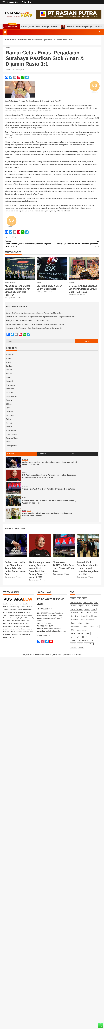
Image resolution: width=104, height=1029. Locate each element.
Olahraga (9, 404)
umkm (80, 644)
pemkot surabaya (77, 633)
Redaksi (9, 427)
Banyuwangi (88, 602)
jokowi (83, 616)
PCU (72, 630)
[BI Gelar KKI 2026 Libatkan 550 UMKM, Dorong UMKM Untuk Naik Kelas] (84, 268)
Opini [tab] (72, 454)
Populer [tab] (43, 454)
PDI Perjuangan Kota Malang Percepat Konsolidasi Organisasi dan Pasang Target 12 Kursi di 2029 (40, 317)
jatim (95, 612)
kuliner (80, 623)
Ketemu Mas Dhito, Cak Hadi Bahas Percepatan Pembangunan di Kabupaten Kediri (28, 243)
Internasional (10, 385)
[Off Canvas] (4, 2)
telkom (73, 640)
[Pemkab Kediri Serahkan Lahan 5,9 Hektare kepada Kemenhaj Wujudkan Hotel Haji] (13, 500)
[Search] (99, 32)
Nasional (9, 400)
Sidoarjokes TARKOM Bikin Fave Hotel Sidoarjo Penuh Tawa (27, 321)
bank (84, 599)
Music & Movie (11, 396)
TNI (92, 640)
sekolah (87, 637)
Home (7, 40)
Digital (81, 606)
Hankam (9, 374)
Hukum (8, 377)
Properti (9, 423)
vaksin (73, 647)
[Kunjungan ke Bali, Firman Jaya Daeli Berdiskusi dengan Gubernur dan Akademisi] (13, 513)
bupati (73, 606)
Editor (9, 70)
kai (89, 616)
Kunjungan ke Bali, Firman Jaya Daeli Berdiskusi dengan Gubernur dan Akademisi (34, 328)
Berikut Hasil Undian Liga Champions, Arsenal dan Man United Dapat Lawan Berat (34, 313)
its (82, 612)
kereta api (74, 619)
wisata (81, 647)
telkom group (83, 640)
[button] (10, 32)
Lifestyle (13, 282)
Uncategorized (11, 446)
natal (92, 626)
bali (79, 599)
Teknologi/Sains (12, 438)
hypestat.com (45, 635)
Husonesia (9, 381)
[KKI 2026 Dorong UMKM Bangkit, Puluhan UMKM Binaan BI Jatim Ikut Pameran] (20, 268)
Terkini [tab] (11, 454)
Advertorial (10, 355)
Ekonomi (13, 40)
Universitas (88, 644)
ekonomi (95, 606)
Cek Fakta (9, 366)
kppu (73, 623)
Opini (8, 408)
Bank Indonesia (76, 602)
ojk (98, 626)
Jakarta (88, 612)
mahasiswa (75, 626)
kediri (95, 616)
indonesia (74, 612)
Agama (8, 358)
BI (96, 602)
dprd (87, 606)
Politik (8, 419)
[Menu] (10, 32)
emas (10, 237)
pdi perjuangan (82, 630)
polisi (87, 633)
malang (84, 626)
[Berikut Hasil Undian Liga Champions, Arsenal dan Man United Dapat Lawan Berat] (13, 462)
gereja (87, 609)
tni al (73, 644)
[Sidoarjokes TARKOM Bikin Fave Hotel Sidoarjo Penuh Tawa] (13, 488)
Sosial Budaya (11, 430)
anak (73, 599)
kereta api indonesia (87, 619)
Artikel (8, 362)
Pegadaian (17, 237)
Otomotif (9, 411)
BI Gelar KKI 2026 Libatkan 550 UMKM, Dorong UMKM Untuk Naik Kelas (83, 289)
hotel (93, 609)
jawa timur (74, 616)
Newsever (67, 655)
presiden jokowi (76, 637)
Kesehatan (10, 389)
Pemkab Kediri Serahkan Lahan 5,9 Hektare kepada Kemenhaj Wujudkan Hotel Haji (35, 324)
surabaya (96, 637)
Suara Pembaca (11, 434)
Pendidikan (10, 415)
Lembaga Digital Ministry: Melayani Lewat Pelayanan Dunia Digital (77, 243)
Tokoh (8, 442)
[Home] (5, 32)
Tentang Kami (26, 2)
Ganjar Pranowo (76, 609)
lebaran (87, 623)
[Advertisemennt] (68, 14)
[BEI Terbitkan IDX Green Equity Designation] (52, 268)
